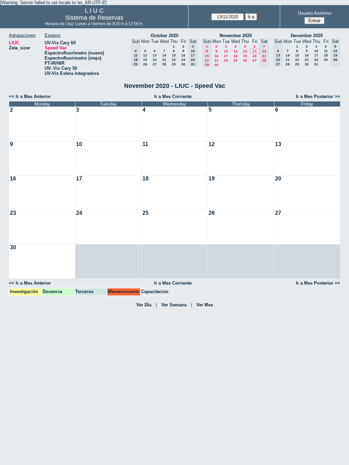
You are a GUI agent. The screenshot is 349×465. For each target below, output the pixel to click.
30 (183, 64)
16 (183, 55)
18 (235, 56)
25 (235, 60)
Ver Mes (204, 304)
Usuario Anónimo (314, 13)
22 (174, 60)
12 (145, 55)
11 (236, 51)
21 (164, 60)
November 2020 (235, 35)
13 (155, 55)
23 (183, 60)
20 (155, 60)
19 (145, 60)
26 (145, 64)
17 (226, 56)
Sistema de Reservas (94, 17)
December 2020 (307, 35)
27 (155, 64)
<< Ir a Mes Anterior (30, 96)
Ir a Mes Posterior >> (318, 96)
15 (174, 55)
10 (226, 51)
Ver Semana (173, 304)
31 (316, 64)
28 (164, 64)
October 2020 (164, 35)
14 (164, 55)
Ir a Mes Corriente (173, 96)
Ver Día (143, 304)
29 (174, 64)
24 (226, 60)
